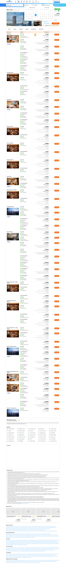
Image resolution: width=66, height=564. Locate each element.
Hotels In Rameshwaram (25, 562)
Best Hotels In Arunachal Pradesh (42, 542)
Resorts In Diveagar (40, 555)
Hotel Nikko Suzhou (9, 537)
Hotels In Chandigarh (9, 561)
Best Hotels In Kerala (35, 540)
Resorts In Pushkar (8, 557)
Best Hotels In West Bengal (39, 541)
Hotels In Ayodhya (47, 561)
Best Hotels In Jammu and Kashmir (17, 540)
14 (28, 14)
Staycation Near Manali (54, 547)
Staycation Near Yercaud (9, 551)
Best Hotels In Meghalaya (9, 542)
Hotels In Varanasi (39, 560)
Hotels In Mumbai (18, 561)
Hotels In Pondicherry (30, 561)
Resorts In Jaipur (33, 556)
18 (35, 14)
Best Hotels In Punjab (9, 544)
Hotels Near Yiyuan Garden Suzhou (39, 527)
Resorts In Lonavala (9, 556)
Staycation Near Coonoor (17, 551)
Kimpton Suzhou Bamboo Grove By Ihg (33, 536)
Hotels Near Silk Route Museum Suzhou (37, 526)
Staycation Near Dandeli (40, 548)
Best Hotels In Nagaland (55, 543)
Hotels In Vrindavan (29, 560)
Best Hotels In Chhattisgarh (10, 543)
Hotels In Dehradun (37, 562)
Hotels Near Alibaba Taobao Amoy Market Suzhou (13, 527)
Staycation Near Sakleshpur (26, 547)
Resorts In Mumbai (50, 556)
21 (46, 16)
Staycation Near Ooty (40, 547)
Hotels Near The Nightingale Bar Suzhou (50, 527)
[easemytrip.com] (9, 2)
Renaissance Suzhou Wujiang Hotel (40, 533)
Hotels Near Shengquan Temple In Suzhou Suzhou (13, 526)
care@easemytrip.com (25, 503)
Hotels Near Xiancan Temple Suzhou (23, 528)
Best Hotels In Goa (8, 540)
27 (26, 18)
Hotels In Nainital (51, 560)
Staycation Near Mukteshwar (25, 551)
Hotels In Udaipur (13, 560)
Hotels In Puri (14, 561)
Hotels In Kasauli (32, 562)
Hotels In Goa (8, 562)
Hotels (9, 7)
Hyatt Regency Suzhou (24, 533)
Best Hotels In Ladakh (41, 540)
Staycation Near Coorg (18, 547)
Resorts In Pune (55, 556)
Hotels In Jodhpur (35, 561)
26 (37, 16)
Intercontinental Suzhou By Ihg (10, 533)
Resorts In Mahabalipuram (16, 556)
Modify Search (56, 5)
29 (48, 18)
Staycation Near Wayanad (10, 548)
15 (48, 14)
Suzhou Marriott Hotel (31, 537)
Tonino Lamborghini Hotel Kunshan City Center (21, 536)
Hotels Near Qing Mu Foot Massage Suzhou (49, 526)
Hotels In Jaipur (8, 560)
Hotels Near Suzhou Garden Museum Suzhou (27, 527)
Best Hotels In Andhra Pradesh (32, 542)
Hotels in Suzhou (13, 7)
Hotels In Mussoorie (45, 560)
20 (26, 16)
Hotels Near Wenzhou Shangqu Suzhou (44, 528)
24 (33, 16)
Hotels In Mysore (24, 561)
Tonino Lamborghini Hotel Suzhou (44, 536)
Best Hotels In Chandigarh (24, 542)
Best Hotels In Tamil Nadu (16, 544)
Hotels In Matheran (41, 561)
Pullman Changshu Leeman (10, 536)
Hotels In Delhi (35, 560)
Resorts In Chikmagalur (46, 555)
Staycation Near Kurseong (40, 551)
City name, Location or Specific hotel (11, 4)
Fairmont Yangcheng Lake (15, 537)
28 (28, 18)
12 (37, 13)
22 (48, 16)
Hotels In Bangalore (53, 561)
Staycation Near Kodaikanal (25, 548)
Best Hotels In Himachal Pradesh (26, 540)
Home (7, 7)
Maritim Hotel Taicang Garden (54, 536)
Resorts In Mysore (28, 555)
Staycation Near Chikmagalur (10, 547)
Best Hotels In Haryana (24, 543)
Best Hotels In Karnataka (38, 543)
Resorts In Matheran (44, 556)
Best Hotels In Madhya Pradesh (46, 543)
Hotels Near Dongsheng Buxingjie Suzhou (12, 528)
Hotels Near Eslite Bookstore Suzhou (41, 529)
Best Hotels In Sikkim (9, 541)
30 (50, 18)
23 (50, 16)
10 (33, 13)
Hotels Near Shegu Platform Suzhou (26, 526)
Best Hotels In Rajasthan (55, 540)
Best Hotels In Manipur (54, 541)
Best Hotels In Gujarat (17, 543)
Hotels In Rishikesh (56, 560)
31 (52, 18)
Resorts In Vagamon (17, 555)
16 (50, 14)
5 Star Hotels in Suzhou (19, 7)
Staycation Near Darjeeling (47, 547)
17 (33, 14)
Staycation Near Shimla (33, 548)
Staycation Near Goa (33, 547)
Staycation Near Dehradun (48, 548)
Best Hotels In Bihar (56, 542)
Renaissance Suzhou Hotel (24, 537)
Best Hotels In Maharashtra (48, 540)
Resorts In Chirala (22, 555)
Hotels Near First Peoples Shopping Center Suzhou (13, 529)
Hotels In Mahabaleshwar (14, 562)
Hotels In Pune (20, 562)
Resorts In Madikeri (38, 556)
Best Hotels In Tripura (15, 541)
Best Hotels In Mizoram (17, 542)
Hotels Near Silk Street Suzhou (33, 528)
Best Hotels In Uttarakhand (22, 541)
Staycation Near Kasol (33, 551)
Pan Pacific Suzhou (18, 533)
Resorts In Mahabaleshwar (10, 555)
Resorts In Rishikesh (34, 555)
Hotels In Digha (18, 560)
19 (37, 14)
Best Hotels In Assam (50, 542)
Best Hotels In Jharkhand (31, 543)
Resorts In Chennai (21, 557)
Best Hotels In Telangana (23, 544)
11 (35, 13)
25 (35, 16)
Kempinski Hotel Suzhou (31, 533)
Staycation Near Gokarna (56, 548)
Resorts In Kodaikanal (27, 557)
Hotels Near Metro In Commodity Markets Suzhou (28, 529)
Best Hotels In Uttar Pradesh (31, 541)
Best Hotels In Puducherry (46, 541)
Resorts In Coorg (52, 555)
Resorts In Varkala (27, 556)
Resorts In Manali (22, 556)
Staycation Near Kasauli (17, 548)
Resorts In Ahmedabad (15, 557)
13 (26, 14)
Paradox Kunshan (48, 533)
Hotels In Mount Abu (23, 560)
